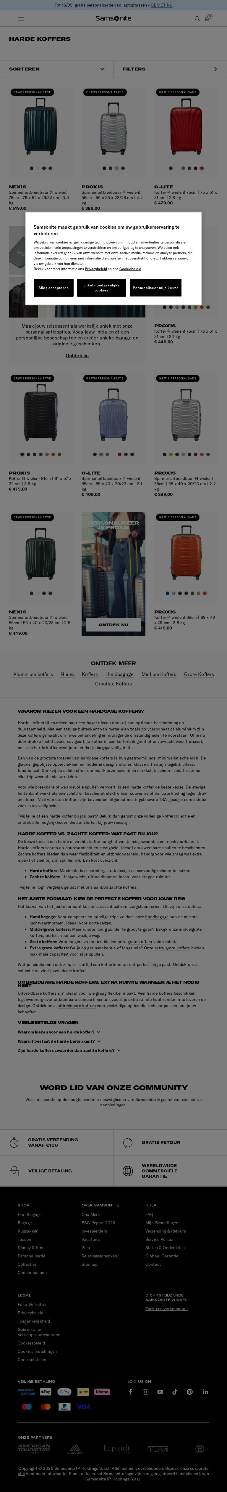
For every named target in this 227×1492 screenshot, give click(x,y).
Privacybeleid (96, 269)
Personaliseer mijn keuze (156, 288)
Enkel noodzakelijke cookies (101, 287)
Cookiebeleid (130, 269)
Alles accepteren (53, 288)
